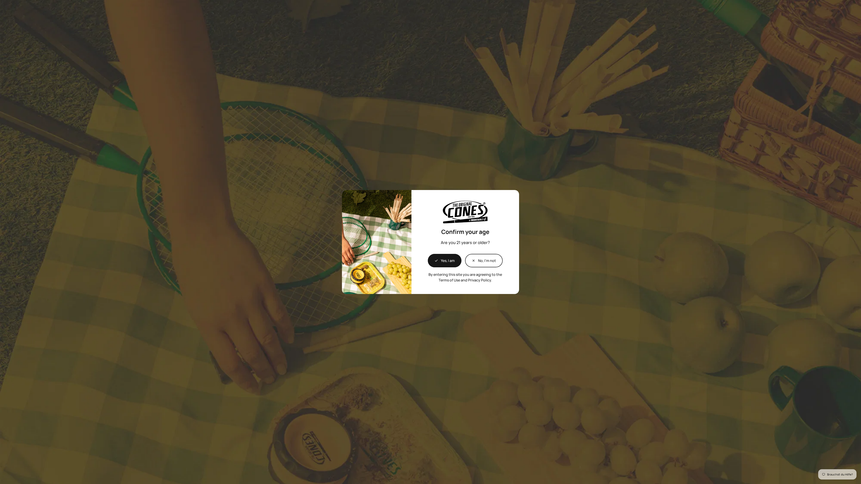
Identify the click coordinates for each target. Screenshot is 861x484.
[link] (484, 260)
